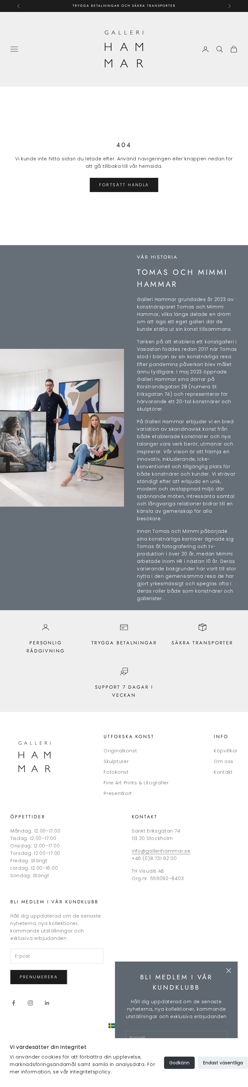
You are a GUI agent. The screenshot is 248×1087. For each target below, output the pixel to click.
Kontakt (223, 772)
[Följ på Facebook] (13, 1003)
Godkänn (179, 1063)
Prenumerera (39, 977)
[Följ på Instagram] (30, 1003)
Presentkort (118, 793)
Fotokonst (116, 772)
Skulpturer (116, 761)
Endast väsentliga (223, 1063)
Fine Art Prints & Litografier (136, 783)
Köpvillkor (226, 751)
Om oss (223, 761)
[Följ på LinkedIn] (47, 1003)
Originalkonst (120, 751)
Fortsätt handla (124, 185)
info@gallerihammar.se (161, 851)
